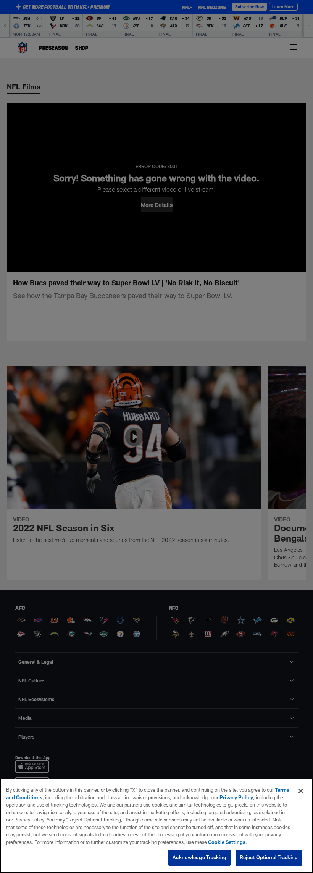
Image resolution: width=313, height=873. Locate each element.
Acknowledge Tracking (199, 857)
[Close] (300, 790)
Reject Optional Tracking (269, 857)
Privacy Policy (236, 797)
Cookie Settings (226, 842)
